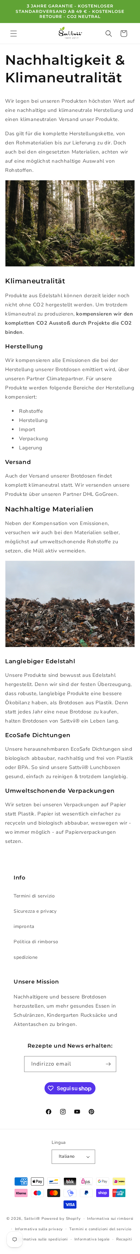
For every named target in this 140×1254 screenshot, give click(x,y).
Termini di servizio (34, 896)
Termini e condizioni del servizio (100, 1229)
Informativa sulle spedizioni (41, 1239)
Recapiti (124, 1239)
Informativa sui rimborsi (110, 1218)
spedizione (26, 957)
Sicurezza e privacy (35, 911)
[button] (13, 33)
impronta (24, 926)
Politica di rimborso (36, 941)
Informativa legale (92, 1239)
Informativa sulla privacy (39, 1229)
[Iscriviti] (108, 1064)
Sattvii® (32, 1218)
